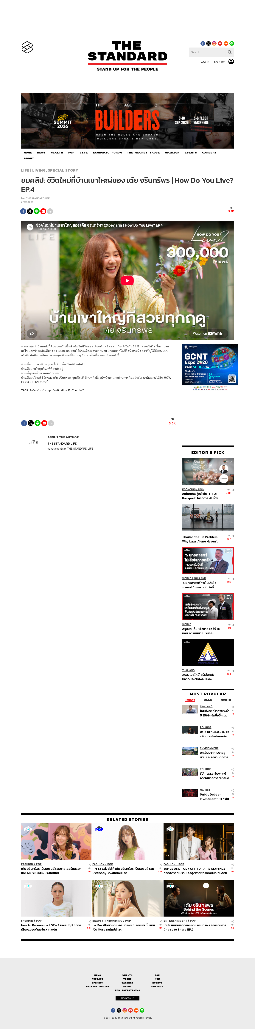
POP (71, 152)
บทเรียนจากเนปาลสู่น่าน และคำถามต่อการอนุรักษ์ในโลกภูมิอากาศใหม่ (214, 755)
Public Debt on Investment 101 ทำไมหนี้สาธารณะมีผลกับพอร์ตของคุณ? (214, 796)
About (127, 987)
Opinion (97, 983)
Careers (127, 983)
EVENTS (191, 152)
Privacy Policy (97, 987)
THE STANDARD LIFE (38, 198)
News (97, 975)
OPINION (172, 152)
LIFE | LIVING (33, 170)
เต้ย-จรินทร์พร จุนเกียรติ (45, 390)
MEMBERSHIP (127, 998)
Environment (209, 748)
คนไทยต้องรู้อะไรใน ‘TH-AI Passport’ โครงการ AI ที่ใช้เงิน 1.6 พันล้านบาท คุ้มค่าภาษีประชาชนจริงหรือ (201, 496)
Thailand (200, 578)
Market (205, 790)
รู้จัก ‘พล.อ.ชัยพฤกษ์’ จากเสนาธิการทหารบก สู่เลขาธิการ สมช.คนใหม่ (214, 775)
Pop (157, 975)
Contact (157, 987)
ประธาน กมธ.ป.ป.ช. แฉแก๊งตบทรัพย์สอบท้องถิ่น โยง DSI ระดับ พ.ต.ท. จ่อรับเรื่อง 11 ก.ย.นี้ (214, 734)
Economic (189, 489)
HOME (28, 152)
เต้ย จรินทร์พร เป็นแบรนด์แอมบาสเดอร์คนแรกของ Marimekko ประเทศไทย (51, 871)
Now (157, 979)
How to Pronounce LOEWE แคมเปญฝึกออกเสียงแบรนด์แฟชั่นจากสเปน (51, 927)
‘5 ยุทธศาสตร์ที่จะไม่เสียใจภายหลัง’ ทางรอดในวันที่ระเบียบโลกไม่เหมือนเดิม (199, 585)
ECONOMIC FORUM (107, 152)
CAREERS (209, 152)
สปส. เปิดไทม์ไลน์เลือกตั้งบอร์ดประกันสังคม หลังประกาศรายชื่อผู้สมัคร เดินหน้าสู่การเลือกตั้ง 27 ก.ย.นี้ (199, 677)
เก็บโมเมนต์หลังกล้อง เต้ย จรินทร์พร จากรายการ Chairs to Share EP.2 (195, 927)
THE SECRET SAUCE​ (143, 152)
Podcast (97, 979)
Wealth (127, 975)
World (186, 578)
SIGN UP (219, 61)
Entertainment (175, 920)
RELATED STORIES (127, 819)
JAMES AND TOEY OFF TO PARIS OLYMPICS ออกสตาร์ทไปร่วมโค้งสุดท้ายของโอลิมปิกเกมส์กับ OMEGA (195, 871)
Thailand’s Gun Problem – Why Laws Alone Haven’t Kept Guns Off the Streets (201, 539)
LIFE (84, 152)
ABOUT (29, 158)
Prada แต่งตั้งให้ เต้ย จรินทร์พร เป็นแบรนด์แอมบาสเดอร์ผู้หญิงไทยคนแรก (123, 871)
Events (157, 983)
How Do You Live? (73, 390)
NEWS (41, 152)
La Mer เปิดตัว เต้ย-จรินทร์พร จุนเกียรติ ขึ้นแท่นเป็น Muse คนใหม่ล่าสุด (123, 927)
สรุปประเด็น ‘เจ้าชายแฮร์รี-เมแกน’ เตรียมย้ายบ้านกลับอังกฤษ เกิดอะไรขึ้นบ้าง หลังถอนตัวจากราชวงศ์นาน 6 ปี (201, 631)
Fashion (27, 864)
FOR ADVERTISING (127, 990)
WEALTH (57, 152)
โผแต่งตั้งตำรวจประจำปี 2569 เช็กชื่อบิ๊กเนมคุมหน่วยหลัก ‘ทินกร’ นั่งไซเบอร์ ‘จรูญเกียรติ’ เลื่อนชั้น (214, 713)
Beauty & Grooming (107, 920)
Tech (201, 489)
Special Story (63, 170)
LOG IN (204, 61)
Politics (205, 727)
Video (127, 979)
